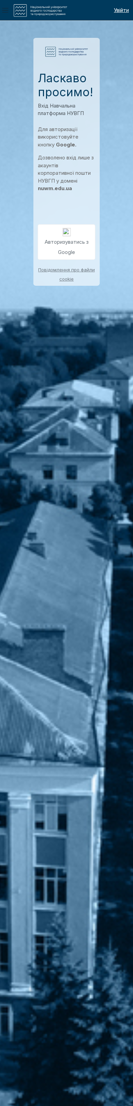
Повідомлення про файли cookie (66, 274)
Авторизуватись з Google (67, 247)
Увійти (121, 10)
